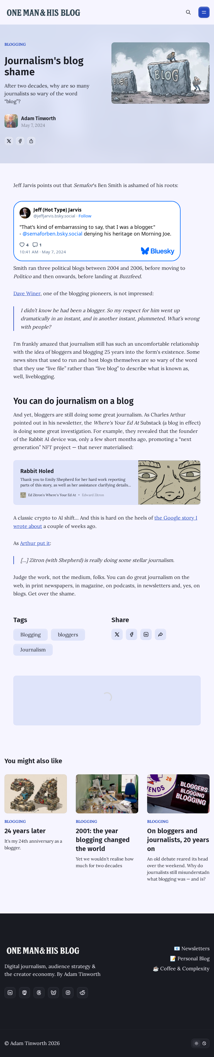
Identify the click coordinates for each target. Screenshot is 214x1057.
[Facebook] (20, 141)
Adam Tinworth (38, 118)
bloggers (68, 634)
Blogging (15, 44)
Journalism (33, 649)
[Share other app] (31, 141)
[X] (8, 141)
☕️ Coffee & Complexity (181, 968)
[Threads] (39, 992)
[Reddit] (82, 992)
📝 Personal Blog (190, 958)
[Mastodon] (24, 992)
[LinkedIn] (146, 634)
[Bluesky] (53, 992)
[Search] (188, 12)
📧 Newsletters (192, 948)
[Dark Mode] (200, 1043)
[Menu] (204, 12)
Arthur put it (35, 543)
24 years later (25, 831)
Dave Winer (26, 293)
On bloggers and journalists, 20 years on (178, 840)
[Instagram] (68, 992)
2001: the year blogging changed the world (103, 840)
